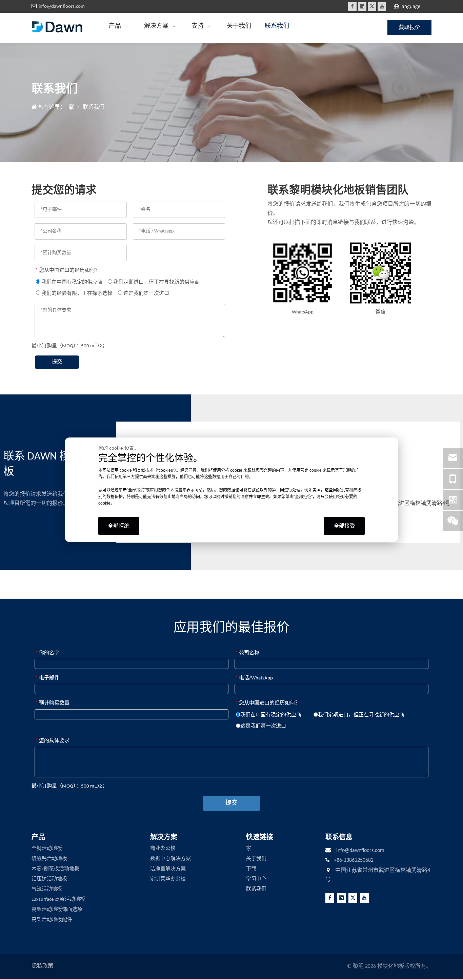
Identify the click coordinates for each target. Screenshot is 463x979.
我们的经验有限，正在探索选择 (76, 293)
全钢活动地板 (47, 848)
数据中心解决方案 (170, 858)
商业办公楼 (163, 848)
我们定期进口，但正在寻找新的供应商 (156, 282)
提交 (57, 362)
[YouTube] (382, 6)
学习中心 (256, 879)
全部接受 (344, 526)
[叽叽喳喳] (372, 6)
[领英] (362, 6)
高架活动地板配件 (52, 919)
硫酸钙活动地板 (49, 858)
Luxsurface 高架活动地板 (58, 899)
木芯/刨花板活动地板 (55, 869)
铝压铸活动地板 (49, 879)
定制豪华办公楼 (168, 879)
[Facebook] (352, 6)
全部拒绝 (118, 526)
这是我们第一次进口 (145, 293)
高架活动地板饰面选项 (57, 909)
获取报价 (409, 27)
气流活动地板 (47, 889)
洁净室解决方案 (168, 869)
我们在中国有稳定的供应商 (71, 282)
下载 (251, 869)
